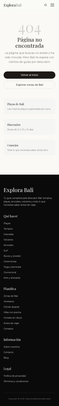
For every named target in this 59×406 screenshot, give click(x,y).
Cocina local (10, 272)
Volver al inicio (29, 75)
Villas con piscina (12, 312)
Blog (6, 357)
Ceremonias (10, 261)
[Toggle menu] (52, 5)
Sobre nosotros (12, 346)
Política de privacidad (15, 376)
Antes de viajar (11, 323)
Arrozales (8, 245)
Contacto (8, 352)
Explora (12, 5)
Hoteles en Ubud (13, 317)
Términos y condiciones (16, 381)
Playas (7, 223)
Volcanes (8, 239)
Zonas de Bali (11, 296)
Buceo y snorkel (12, 256)
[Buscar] (45, 5)
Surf (6, 250)
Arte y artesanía (12, 277)
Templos (8, 228)
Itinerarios (9, 301)
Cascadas (8, 234)
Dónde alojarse (11, 307)
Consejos (8, 328)
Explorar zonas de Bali (29, 84)
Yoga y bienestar (12, 267)
